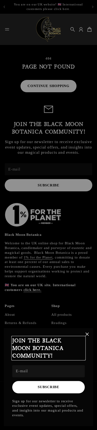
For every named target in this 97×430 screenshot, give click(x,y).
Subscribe (48, 387)
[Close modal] (87, 334)
